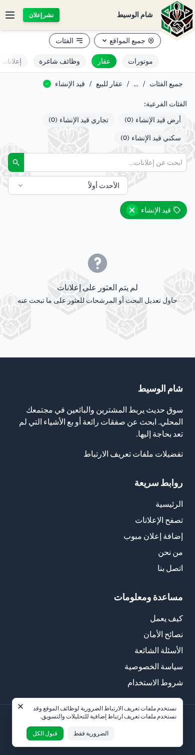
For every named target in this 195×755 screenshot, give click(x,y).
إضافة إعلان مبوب (153, 536)
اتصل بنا (170, 568)
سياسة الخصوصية (153, 666)
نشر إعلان (41, 15)
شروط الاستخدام (155, 682)
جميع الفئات (166, 83)
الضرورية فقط (91, 733)
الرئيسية (169, 504)
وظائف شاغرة (59, 61)
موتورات (140, 61)
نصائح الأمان (163, 634)
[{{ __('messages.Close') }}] (20, 706)
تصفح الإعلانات (159, 520)
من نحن (170, 552)
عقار (104, 61)
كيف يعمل (166, 618)
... (136, 83)
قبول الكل (45, 733)
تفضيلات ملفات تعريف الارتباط (133, 454)
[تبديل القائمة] (10, 15)
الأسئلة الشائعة (158, 650)
